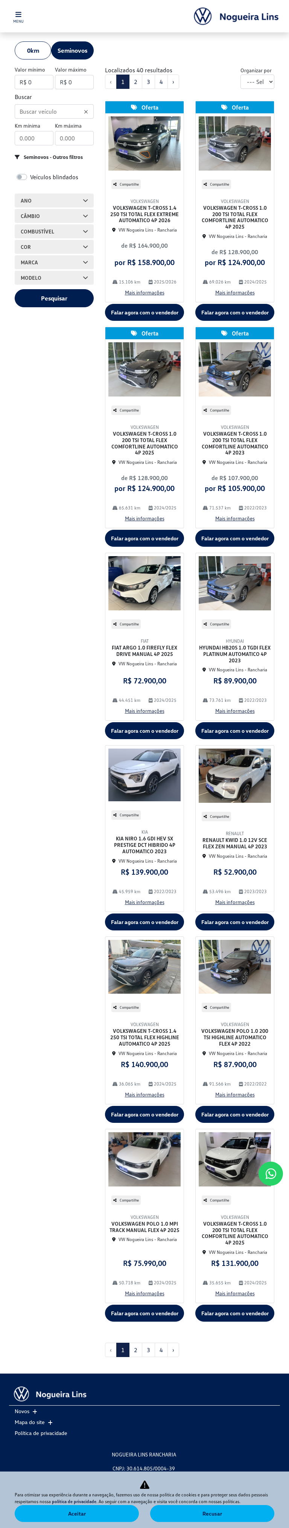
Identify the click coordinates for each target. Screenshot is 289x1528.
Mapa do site (30, 1422)
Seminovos (72, 50)
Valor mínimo (30, 69)
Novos (22, 1411)
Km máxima (68, 125)
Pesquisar (54, 298)
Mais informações (144, 292)
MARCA (29, 262)
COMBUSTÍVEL (37, 231)
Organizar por (256, 70)
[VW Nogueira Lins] (236, 16)
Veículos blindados (54, 177)
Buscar (23, 97)
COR (26, 247)
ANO (26, 200)
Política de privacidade (41, 1433)
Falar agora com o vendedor (144, 312)
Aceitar (77, 1513)
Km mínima (27, 125)
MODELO (31, 277)
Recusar (212, 1513)
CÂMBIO (30, 216)
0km (33, 50)
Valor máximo (71, 69)
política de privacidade (74, 1501)
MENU (18, 21)
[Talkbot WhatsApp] (271, 1174)
